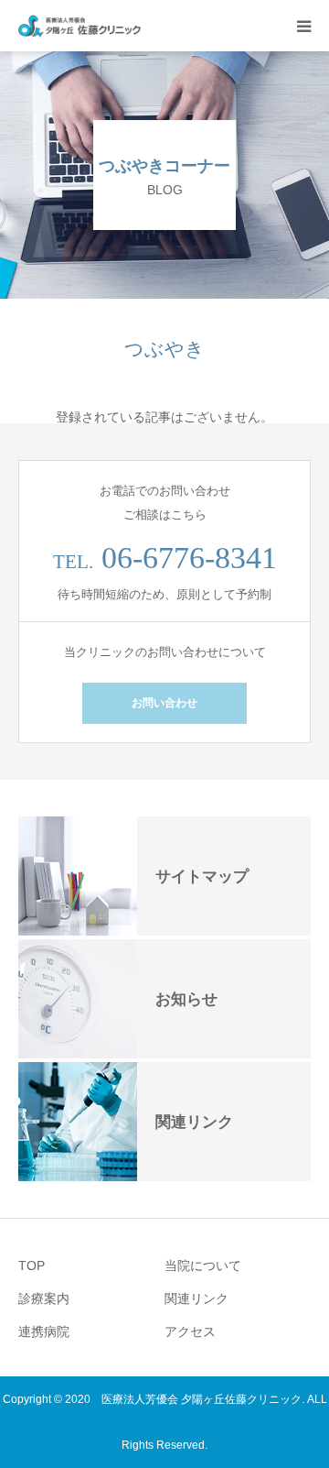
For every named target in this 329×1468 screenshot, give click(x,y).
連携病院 (43, 1331)
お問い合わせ (164, 702)
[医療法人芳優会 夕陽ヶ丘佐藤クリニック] (80, 26)
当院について (202, 1265)
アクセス (190, 1331)
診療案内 (43, 1298)
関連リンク (196, 1298)
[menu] (303, 25)
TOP (31, 1265)
